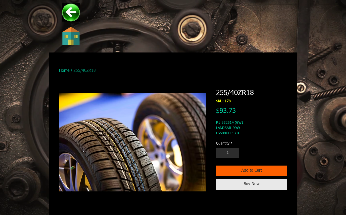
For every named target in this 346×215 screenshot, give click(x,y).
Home (64, 71)
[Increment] (235, 152)
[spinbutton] (227, 152)
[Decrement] (220, 152)
